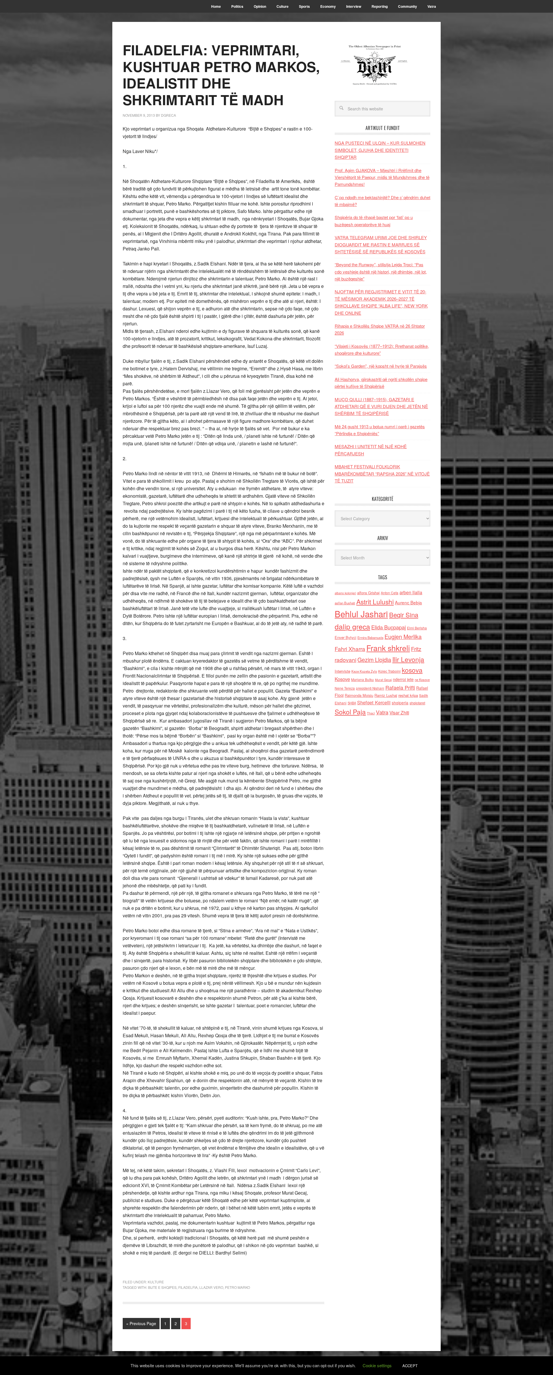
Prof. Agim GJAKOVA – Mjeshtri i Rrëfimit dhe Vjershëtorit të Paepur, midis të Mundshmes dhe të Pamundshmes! (382, 177)
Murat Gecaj (383, 680)
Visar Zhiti (399, 712)
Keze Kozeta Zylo (364, 671)
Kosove (342, 679)
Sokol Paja (350, 711)
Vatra (382, 712)
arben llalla (410, 592)
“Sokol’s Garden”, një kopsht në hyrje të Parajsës (381, 366)
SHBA (352, 703)
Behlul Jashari (361, 614)
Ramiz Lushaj (385, 695)
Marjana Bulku (362, 679)
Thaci (371, 713)
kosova (412, 669)
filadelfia (188, 1287)
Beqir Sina (403, 614)
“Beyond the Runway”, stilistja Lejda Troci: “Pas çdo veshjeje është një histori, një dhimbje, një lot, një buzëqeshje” (381, 271)
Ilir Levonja (408, 659)
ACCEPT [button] (410, 1365)
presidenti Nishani (370, 688)
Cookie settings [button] (377, 1365)
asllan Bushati (345, 603)
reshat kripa (408, 695)
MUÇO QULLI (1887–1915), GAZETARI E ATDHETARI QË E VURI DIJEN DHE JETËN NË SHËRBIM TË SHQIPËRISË (381, 406)
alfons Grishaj (368, 592)
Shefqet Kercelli (374, 702)
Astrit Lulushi (375, 601)
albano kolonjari (345, 593)
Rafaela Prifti (400, 687)
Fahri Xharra (350, 648)
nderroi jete (403, 679)
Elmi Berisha (417, 627)
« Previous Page (141, 1323)
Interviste (342, 671)
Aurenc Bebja (408, 602)
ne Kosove (422, 679)
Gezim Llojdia (374, 659)
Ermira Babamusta (370, 637)
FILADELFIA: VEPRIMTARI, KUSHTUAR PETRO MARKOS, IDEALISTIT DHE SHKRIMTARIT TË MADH (221, 75)
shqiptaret (417, 703)
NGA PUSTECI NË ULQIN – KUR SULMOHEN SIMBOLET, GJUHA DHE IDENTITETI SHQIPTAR (380, 150)
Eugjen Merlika (403, 637)
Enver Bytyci (345, 637)
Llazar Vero (211, 1287)
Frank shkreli (388, 647)
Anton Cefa (389, 592)
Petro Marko (237, 1287)
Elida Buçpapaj (388, 627)
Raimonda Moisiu (359, 695)
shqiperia (400, 703)
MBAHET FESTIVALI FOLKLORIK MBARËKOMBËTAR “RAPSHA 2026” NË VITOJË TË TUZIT (382, 473)
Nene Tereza (345, 688)
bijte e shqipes (162, 1287)
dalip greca (352, 626)
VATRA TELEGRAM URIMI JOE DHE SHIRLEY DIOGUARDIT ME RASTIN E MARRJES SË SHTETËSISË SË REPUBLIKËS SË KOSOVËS (381, 244)
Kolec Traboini (389, 671)
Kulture (156, 1281)
